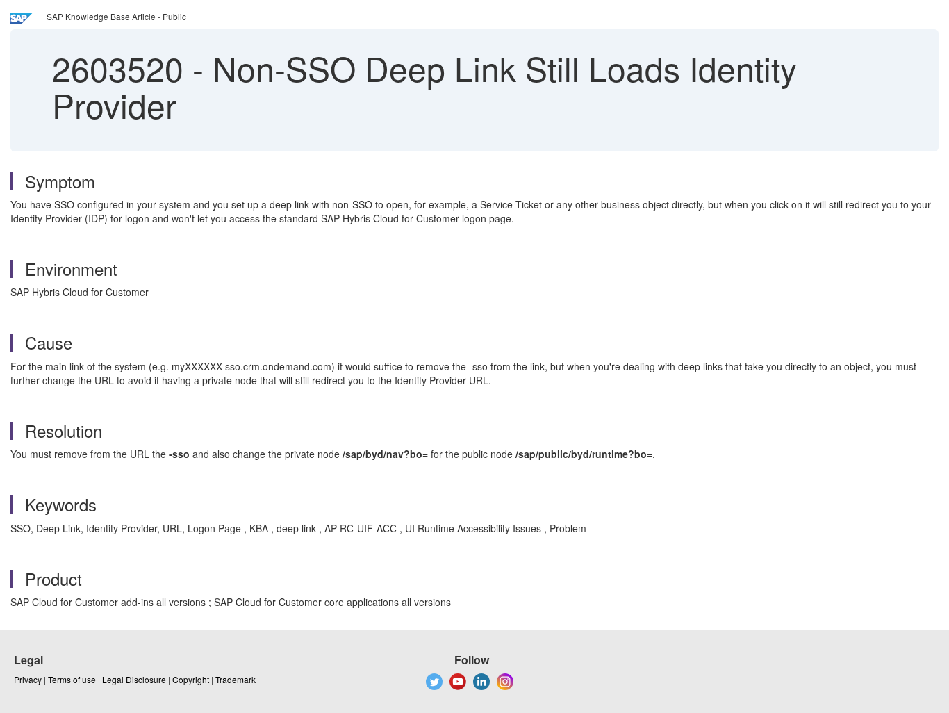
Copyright (190, 679)
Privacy (28, 679)
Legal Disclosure (134, 679)
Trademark (235, 679)
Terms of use (72, 679)
